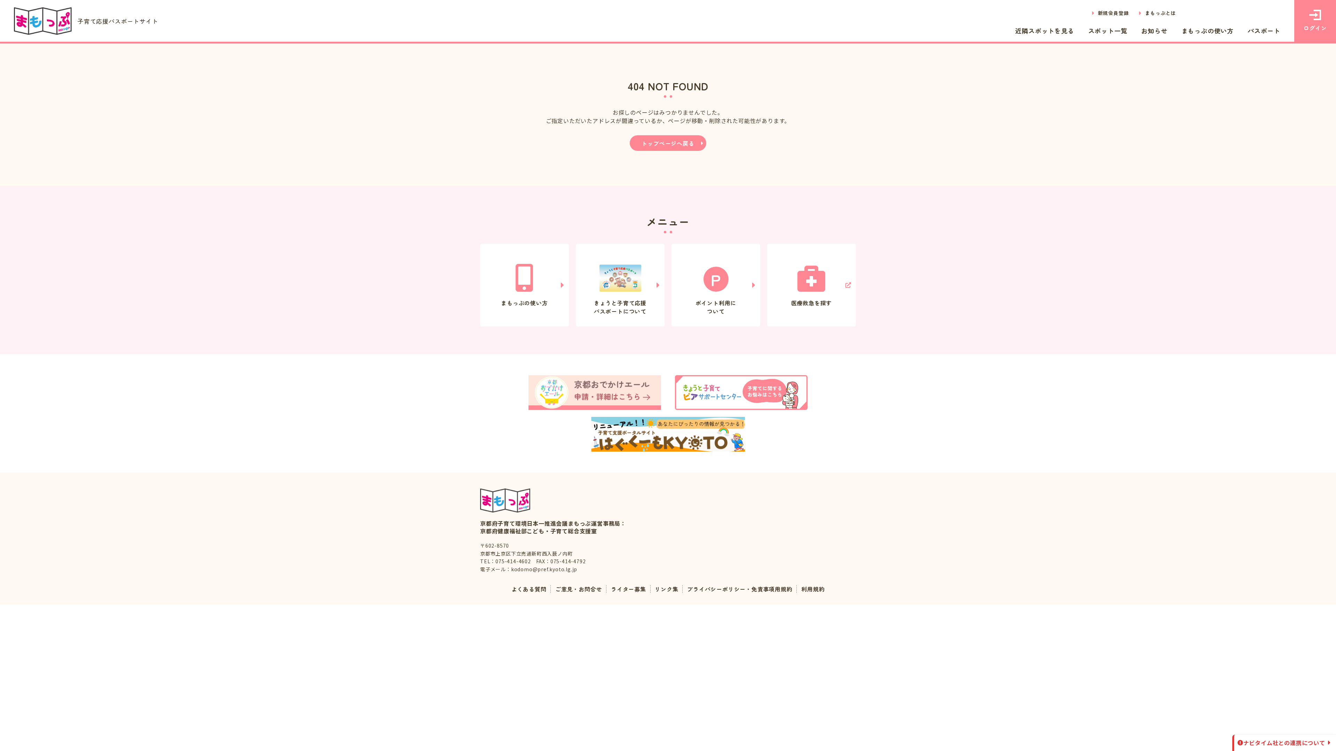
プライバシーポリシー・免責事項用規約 (739, 589)
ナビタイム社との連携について (1284, 742)
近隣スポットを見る (1044, 30)
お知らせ (1154, 30)
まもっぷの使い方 (1208, 30)
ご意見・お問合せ (578, 589)
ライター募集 (628, 589)
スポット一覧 (1108, 30)
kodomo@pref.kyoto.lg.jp (544, 569)
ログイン (1315, 28)
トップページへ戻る (668, 143)
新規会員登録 (1113, 12)
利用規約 (813, 589)
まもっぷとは (1160, 12)
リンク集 (666, 589)
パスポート (1264, 30)
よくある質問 (529, 589)
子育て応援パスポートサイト (118, 21)
